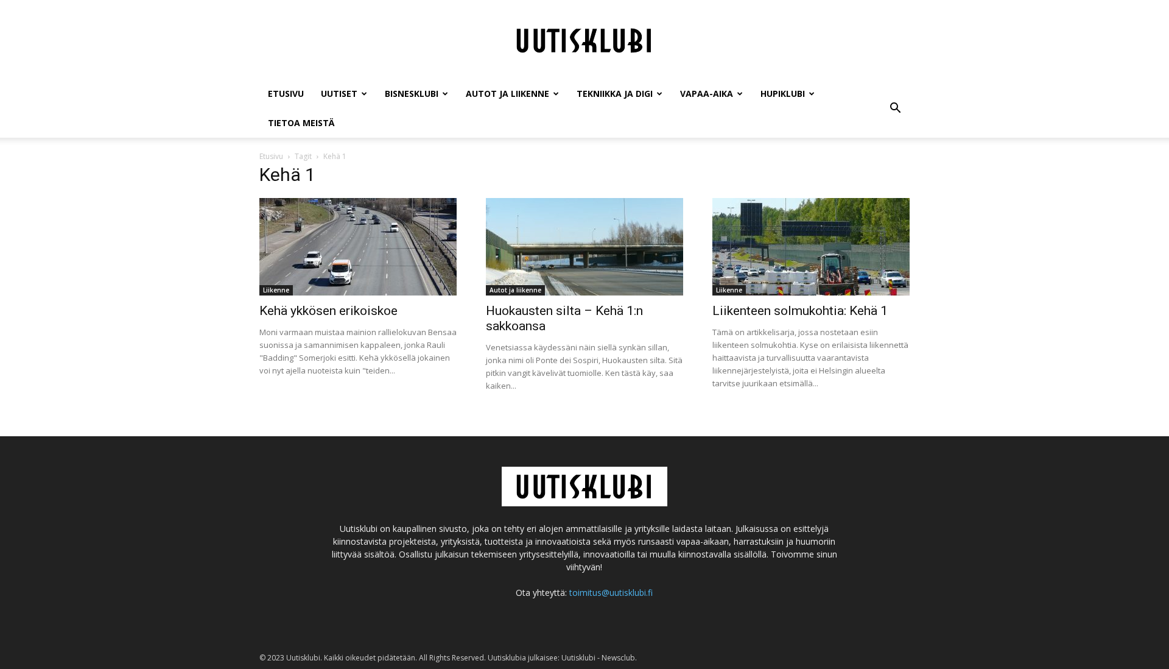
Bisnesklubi (411, 93)
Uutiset (339, 93)
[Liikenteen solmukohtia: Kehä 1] (811, 247)
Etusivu (286, 93)
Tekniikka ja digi (615, 93)
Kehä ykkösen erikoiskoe (328, 310)
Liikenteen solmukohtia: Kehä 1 (800, 310)
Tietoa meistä (301, 123)
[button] (895, 108)
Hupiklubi (782, 93)
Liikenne (276, 290)
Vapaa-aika (706, 93)
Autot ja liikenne (507, 93)
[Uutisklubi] (584, 40)
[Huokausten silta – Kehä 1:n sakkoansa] (584, 247)
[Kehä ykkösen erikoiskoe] (358, 247)
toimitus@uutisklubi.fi (611, 592)
